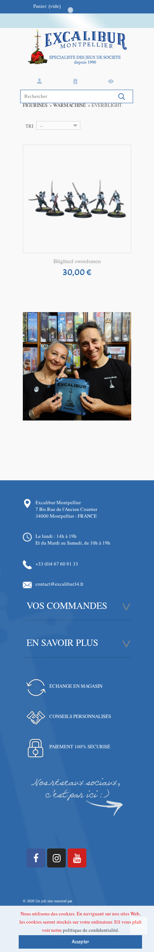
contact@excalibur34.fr (59, 583)
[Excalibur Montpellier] (77, 54)
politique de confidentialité (90, 930)
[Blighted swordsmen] (77, 199)
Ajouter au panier (77, 273)
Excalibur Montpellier (58, 502)
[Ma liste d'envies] (77, 81)
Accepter (80, 942)
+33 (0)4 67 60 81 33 (57, 563)
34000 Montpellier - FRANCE (66, 515)
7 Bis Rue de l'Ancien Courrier (66, 509)
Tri (29, 126)
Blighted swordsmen (77, 261)
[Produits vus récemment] (112, 81)
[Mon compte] (41, 81)
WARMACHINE (69, 105)
